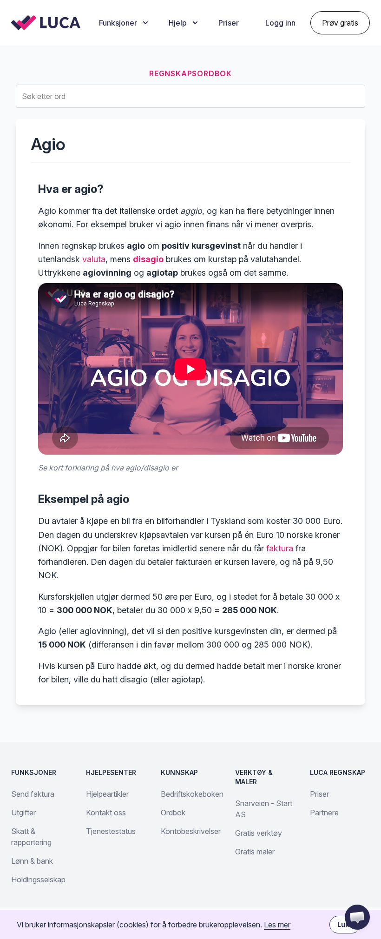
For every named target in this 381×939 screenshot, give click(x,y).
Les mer (277, 924)
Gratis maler (255, 851)
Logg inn (280, 22)
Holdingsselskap (38, 879)
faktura (279, 548)
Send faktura (32, 794)
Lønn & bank (32, 861)
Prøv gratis (340, 22)
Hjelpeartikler (107, 794)
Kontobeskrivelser (191, 831)
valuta (93, 259)
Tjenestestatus (111, 831)
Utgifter (23, 812)
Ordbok (173, 812)
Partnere (324, 812)
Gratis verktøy (258, 833)
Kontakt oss (106, 812)
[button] (357, 917)
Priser (228, 22)
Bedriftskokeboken (192, 794)
